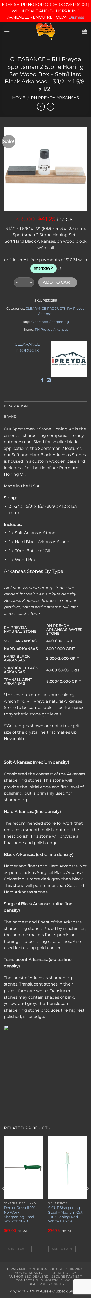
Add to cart (57, 282)
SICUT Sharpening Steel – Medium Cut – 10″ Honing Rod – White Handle (65, 1214)
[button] (7, 31)
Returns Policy (61, 1273)
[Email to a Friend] (49, 380)
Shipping (74, 1269)
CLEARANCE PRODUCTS (46, 308)
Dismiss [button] (76, 17)
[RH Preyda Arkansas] (69, 359)
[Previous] (4, 1199)
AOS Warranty (29, 1273)
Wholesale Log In (58, 1280)
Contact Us (27, 1280)
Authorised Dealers (28, 1276)
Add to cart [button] (18, 1249)
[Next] (87, 1199)
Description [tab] (16, 406)
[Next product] (41, 106)
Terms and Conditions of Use (35, 1269)
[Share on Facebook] (42, 380)
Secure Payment (66, 1276)
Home (18, 97)
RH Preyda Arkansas (55, 97)
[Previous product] (50, 106)
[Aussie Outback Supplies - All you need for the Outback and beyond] (45, 31)
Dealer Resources (46, 1284)
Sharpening (59, 322)
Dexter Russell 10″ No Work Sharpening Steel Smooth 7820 (19, 1214)
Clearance (39, 322)
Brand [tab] (10, 416)
